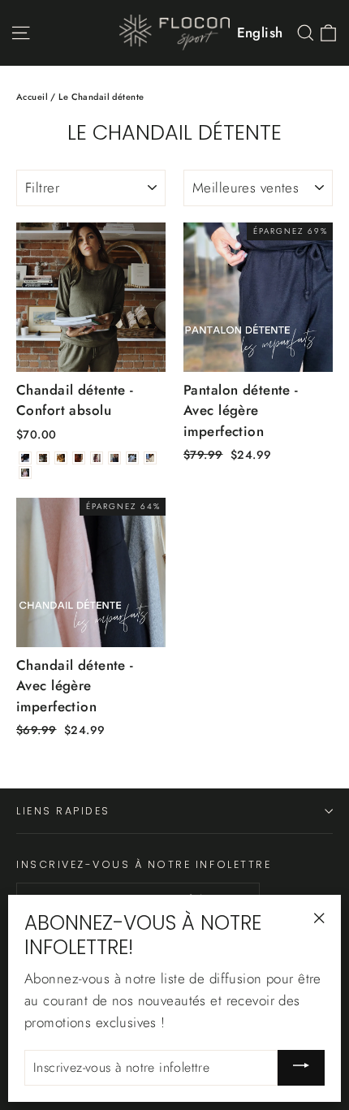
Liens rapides (63, 811)
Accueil (32, 96)
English (260, 32)
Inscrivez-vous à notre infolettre (143, 863)
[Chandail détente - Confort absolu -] (25, 458)
